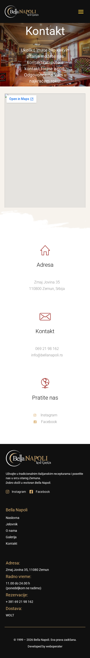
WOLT (10, 615)
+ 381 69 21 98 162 (19, 602)
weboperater (54, 646)
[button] (81, 11)
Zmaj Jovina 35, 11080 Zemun (27, 570)
